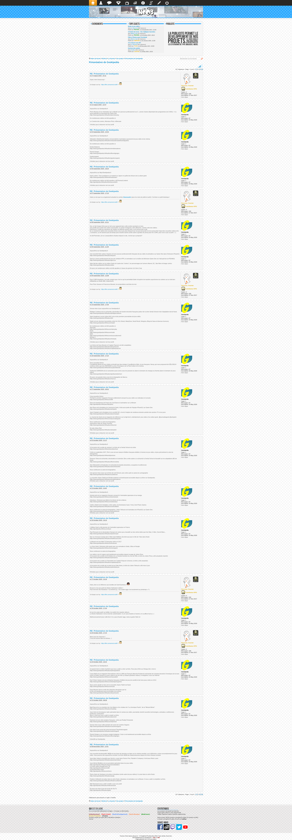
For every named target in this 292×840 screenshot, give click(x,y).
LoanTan (136, 51)
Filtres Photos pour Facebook (137, 37)
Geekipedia (185, 114)
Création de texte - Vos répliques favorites (141, 32)
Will (158, 837)
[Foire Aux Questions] (143, 3)
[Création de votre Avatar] (159, 3)
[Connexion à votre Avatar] (167, 3)
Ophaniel (137, 40)
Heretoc (136, 29)
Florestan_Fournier (187, 85)
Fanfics (133, 50)
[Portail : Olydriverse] (127, 3)
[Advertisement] (183, 40)
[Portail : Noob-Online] (118, 3)
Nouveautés (127, 197)
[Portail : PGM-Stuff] (135, 3)
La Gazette (111, 58)
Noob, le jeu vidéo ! (134, 26)
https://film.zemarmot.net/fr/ (109, 84)
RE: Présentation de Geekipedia (104, 74)
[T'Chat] (109, 3)
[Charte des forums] (151, 3)
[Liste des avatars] (101, 3)
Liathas (184, 819)
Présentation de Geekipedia (134, 58)
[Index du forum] (93, 3)
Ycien (136, 46)
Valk (154, 837)
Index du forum (95, 58)
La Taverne (134, 28)
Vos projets (120, 58)
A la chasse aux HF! (134, 43)
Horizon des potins (134, 48)
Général (104, 58)
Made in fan (134, 33)
